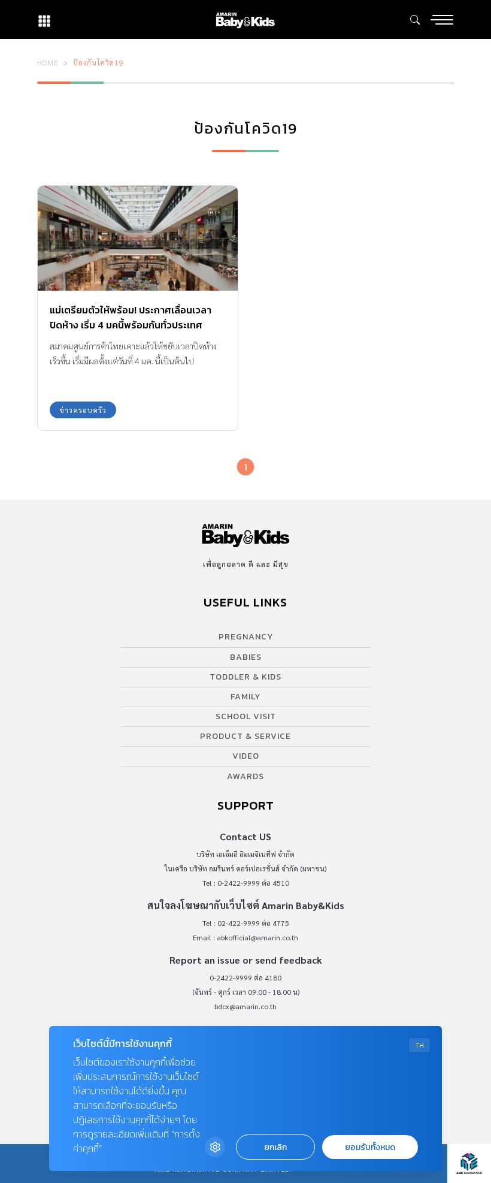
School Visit (246, 716)
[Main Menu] (442, 19)
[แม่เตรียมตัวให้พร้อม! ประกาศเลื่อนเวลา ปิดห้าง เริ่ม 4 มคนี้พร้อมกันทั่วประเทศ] (138, 238)
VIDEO (245, 756)
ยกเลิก (275, 1147)
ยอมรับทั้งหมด (370, 1147)
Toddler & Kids (245, 677)
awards (245, 776)
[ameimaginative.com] (469, 1163)
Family (245, 696)
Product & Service (245, 736)
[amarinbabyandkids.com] (245, 19)
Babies (246, 657)
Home (48, 62)
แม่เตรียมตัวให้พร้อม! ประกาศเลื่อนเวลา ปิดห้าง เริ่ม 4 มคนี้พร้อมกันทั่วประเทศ (130, 317)
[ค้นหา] (415, 20)
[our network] (44, 19)
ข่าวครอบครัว (83, 410)
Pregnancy (246, 636)
